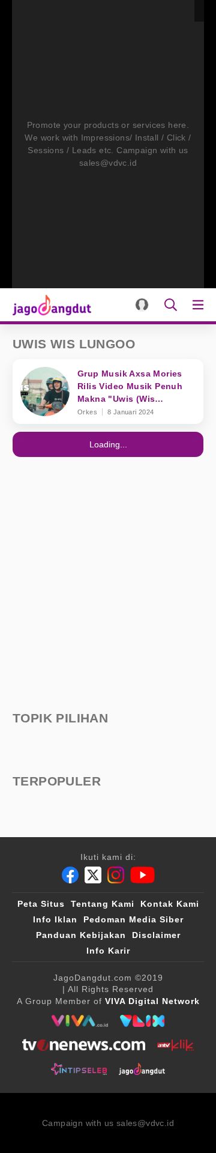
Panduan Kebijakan (81, 935)
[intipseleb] (79, 1069)
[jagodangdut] (142, 1069)
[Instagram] (115, 875)
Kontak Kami (169, 904)
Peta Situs (41, 904)
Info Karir (108, 950)
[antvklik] (175, 1045)
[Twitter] (93, 875)
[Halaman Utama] (49, 304)
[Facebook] (70, 875)
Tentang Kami (102, 904)
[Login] (142, 304)
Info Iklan (55, 919)
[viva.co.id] (79, 1021)
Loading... (108, 444)
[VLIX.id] (142, 1021)
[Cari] (171, 304)
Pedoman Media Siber (133, 919)
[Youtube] (142, 875)
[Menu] (200, 304)
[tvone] (83, 1045)
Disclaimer (156, 935)
